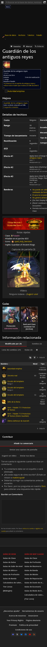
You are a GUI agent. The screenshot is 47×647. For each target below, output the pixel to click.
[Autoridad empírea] (4, 368)
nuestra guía (18, 477)
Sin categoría (42, 382)
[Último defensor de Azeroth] (4, 421)
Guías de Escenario (32, 587)
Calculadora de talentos (13, 582)
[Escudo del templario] (4, 382)
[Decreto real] (4, 375)
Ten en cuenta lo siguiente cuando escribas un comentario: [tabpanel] (23, 496)
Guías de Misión (31, 574)
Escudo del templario (15, 381)
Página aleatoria (33, 620)
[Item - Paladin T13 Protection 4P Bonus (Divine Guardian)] (4, 415)
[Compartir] (44, 2)
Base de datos (10, 35)
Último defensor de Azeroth (18, 421)
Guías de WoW (9, 554)
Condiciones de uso (23, 630)
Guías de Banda (9, 578)
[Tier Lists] (29, 599)
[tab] (13, 344)
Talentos (30, 35)
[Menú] (2, 2)
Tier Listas (7, 587)
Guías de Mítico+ (10, 570)
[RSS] (34, 634)
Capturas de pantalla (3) (23, 249)
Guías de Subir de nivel (13, 566)
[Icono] (6, 65)
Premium (13, 625)
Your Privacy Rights (15, 620)
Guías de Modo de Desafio (34, 591)
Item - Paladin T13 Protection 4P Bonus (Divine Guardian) (18, 415)
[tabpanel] (23, 393)
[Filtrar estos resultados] (34, 357)
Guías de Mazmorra (32, 566)
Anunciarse (33, 616)
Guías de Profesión (11, 574)
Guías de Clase (9, 558)
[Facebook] (25, 634)
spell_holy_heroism (23, 241)
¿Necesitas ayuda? (11, 611)
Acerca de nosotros (17, 616)
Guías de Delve (9, 562)
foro (44, 486)
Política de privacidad (28, 625)
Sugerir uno (32, 294)
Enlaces (40, 46)
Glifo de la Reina (13, 402)
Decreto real (12, 375)
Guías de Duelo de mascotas (34, 582)
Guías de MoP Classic (34, 554)
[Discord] (13, 634)
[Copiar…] (30, 357)
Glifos (43, 400)
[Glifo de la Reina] (4, 401)
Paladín (39, 35)
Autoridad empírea (16, 91)
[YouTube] (30, 634)
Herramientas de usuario (33, 611)
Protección (42, 370)
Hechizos (21, 35)
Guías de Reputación (33, 578)
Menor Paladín (42, 403)
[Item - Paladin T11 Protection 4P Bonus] (4, 408)
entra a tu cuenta (28, 528)
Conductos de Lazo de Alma (42, 376)
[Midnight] (7, 591)
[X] (17, 634)
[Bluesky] (21, 634)
